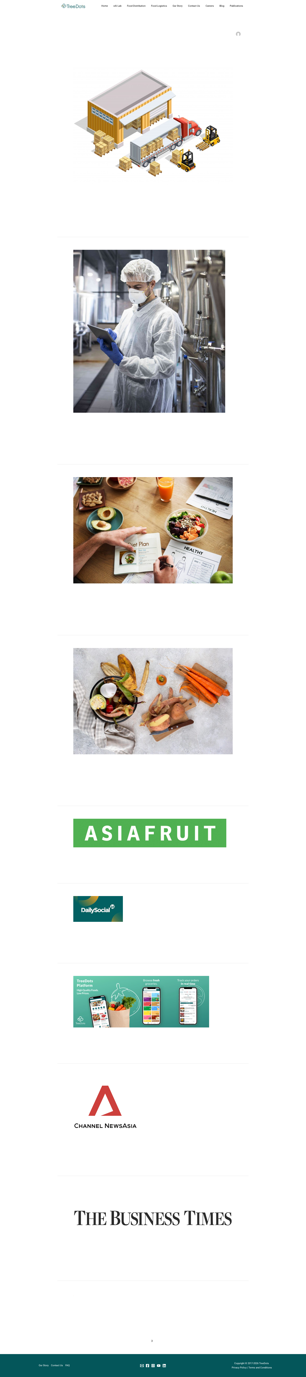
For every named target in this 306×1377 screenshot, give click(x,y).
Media (98, 858)
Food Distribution (136, 5)
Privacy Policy (239, 1367)
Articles (92, 196)
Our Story (177, 5)
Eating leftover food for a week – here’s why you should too (127, 1304)
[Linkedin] (164, 1365)
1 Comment (79, 196)
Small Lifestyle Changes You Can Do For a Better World (123, 589)
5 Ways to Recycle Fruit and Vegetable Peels (113, 760)
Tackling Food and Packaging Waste (106, 1243)
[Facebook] (147, 1365)
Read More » (80, 219)
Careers (210, 5)
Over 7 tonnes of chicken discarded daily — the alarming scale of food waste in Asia (149, 1146)
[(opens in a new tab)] (149, 832)
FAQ (67, 1365)
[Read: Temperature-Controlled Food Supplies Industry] (149, 331)
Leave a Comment (83, 424)
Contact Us (194, 5)
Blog (221, 5)
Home (104, 5)
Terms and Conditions (260, 1367)
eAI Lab (117, 5)
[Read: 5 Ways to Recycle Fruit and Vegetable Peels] (153, 701)
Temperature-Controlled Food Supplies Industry (116, 418)
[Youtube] (158, 1365)
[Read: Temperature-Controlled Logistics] (153, 125)
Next (241, 1340)
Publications (236, 5)
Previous (67, 1340)
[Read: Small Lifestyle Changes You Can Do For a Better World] (153, 530)
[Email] (142, 1365)
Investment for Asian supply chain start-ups (113, 853)
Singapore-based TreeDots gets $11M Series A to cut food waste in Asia (139, 1033)
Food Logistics (159, 5)
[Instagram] (153, 1365)
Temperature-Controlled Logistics (104, 191)
